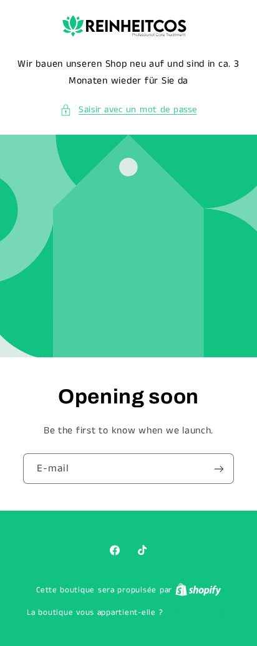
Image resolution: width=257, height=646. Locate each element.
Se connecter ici (198, 613)
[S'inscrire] (219, 468)
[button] (128, 110)
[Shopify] (198, 590)
